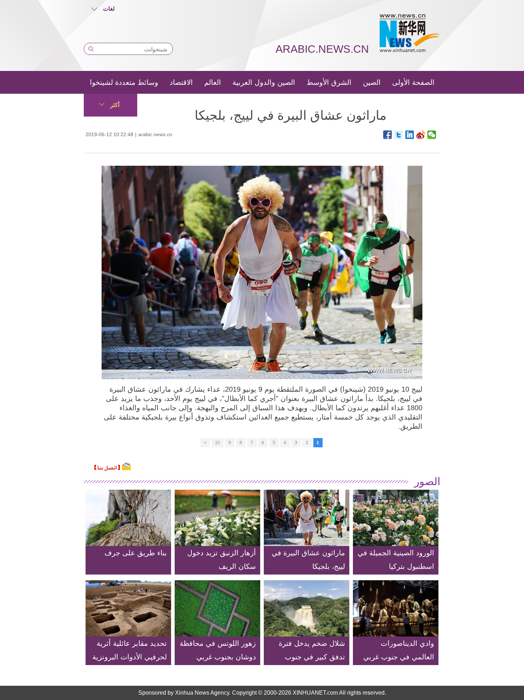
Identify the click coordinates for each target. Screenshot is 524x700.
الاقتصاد (181, 82)
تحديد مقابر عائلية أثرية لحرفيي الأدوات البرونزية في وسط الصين (129, 656)
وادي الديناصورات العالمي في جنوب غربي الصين (398, 656)
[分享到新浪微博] (420, 134)
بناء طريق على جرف (135, 553)
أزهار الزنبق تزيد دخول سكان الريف (221, 559)
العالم (212, 82)
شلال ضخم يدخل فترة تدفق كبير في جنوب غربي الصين (312, 656)
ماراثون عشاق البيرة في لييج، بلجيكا (308, 559)
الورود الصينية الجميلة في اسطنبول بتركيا (396, 559)
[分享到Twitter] (398, 134)
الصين (372, 82)
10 (217, 442)
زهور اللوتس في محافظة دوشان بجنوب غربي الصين (218, 656)
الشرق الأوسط (329, 82)
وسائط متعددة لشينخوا (124, 82)
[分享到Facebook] (387, 134)
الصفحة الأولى (413, 82)
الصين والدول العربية (263, 82)
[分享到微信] (431, 134)
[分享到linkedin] (409, 134)
